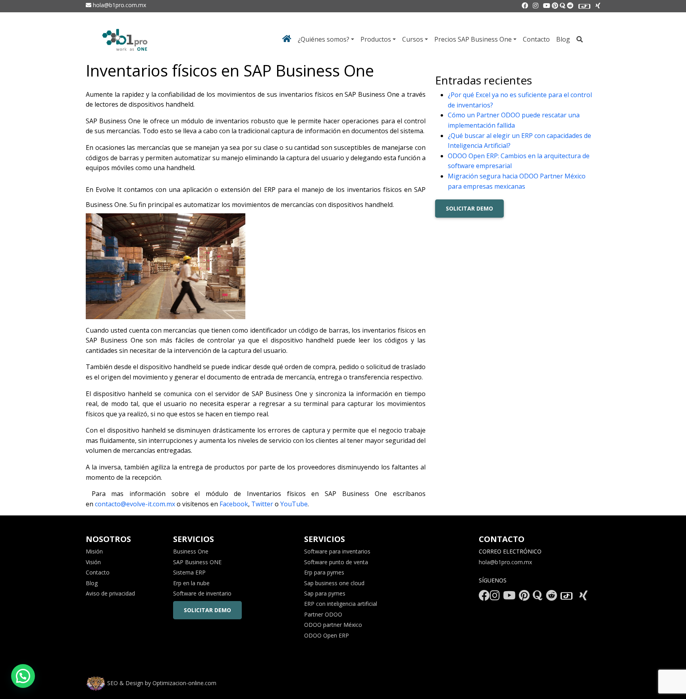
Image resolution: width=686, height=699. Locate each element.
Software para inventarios (337, 551)
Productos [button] (375, 39)
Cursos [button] (412, 39)
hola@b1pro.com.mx (118, 5)
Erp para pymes (324, 572)
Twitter (263, 504)
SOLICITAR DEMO (469, 208)
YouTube (294, 504)
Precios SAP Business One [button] (473, 39)
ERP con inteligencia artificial (340, 603)
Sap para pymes (324, 593)
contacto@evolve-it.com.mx (135, 504)
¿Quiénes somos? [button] (323, 39)
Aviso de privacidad (110, 593)
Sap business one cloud (334, 583)
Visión (93, 562)
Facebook (234, 504)
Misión (94, 551)
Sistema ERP (189, 572)
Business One (190, 551)
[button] (23, 676)
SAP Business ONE (197, 562)
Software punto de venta (336, 562)
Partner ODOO (323, 614)
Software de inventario (202, 593)
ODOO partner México (333, 624)
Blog (563, 39)
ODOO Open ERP (326, 635)
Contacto (536, 39)
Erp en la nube (191, 583)
